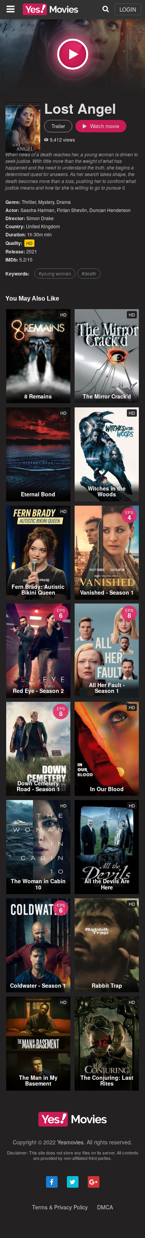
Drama (63, 201)
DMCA (105, 1207)
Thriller (29, 201)
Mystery (46, 201)
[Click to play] (72, 54)
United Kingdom (43, 226)
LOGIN (127, 9)
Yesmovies (70, 1142)
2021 (31, 251)
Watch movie (104, 126)
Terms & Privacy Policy (60, 1207)
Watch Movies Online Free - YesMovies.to (50, 9)
